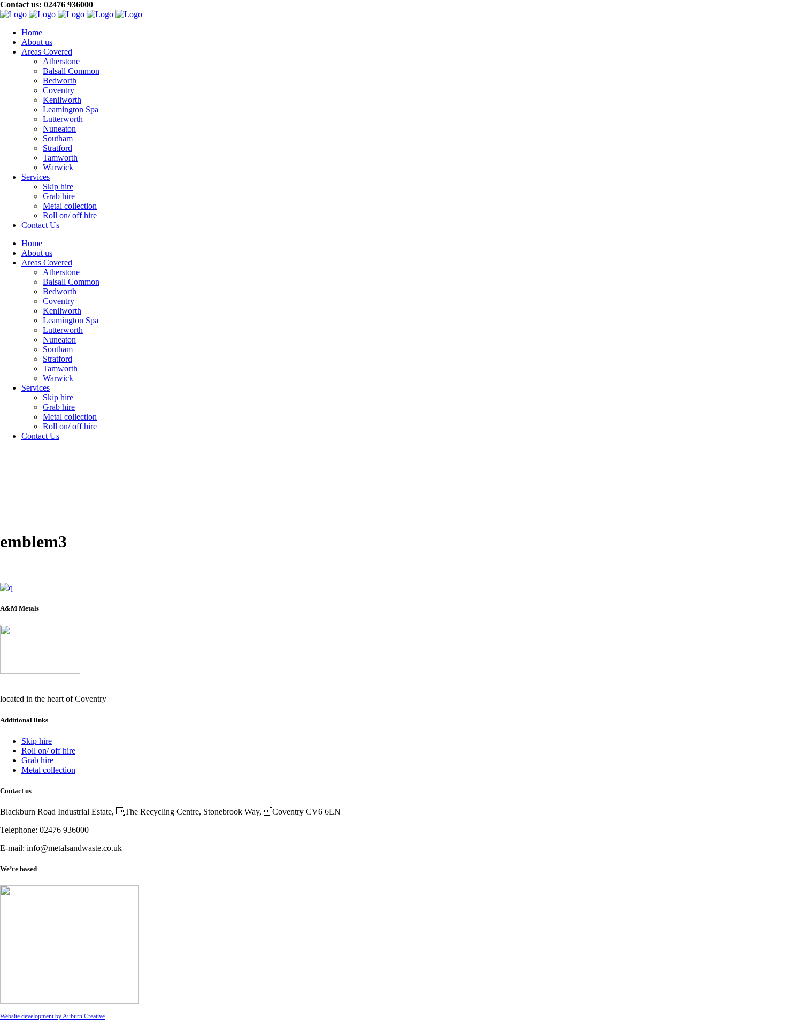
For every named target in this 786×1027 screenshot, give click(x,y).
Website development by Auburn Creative (52, 1016)
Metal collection (48, 769)
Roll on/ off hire (48, 750)
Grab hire (37, 760)
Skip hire (36, 740)
